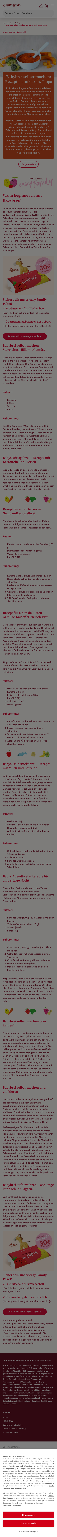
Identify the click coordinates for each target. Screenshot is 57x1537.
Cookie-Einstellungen (28, 1531)
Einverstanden (28, 1515)
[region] (28, 1493)
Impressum (7, 1505)
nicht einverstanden (28, 1523)
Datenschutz (16, 1505)
